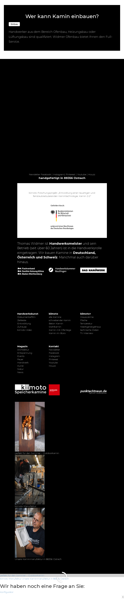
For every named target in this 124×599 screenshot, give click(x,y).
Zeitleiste (21, 320)
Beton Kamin (56, 323)
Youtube (81, 174)
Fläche (83, 320)
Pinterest (70, 174)
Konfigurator (6, 592)
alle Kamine (55, 317)
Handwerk (23, 362)
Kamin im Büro (57, 333)
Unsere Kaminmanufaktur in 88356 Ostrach (45, 578)
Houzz (91, 174)
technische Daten (89, 329)
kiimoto (53, 313)
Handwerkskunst (27, 313)
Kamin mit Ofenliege (60, 329)
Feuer (20, 359)
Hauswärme (86, 317)
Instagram (58, 174)
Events (20, 356)
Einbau (14, 24)
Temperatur (86, 323)
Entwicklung (24, 323)
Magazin (22, 346)
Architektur (23, 349)
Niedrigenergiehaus (90, 326)
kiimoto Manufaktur (10, 578)
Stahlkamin (55, 326)
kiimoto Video (24, 329)
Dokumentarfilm (26, 317)
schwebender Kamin (60, 320)
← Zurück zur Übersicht (16, 1)
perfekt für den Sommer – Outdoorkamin (22, 575)
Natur (20, 369)
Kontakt (54, 346)
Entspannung (24, 352)
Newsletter (34, 174)
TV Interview (86, 333)
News (20, 372)
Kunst (20, 365)
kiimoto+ (85, 313)
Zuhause (21, 326)
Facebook (46, 174)
